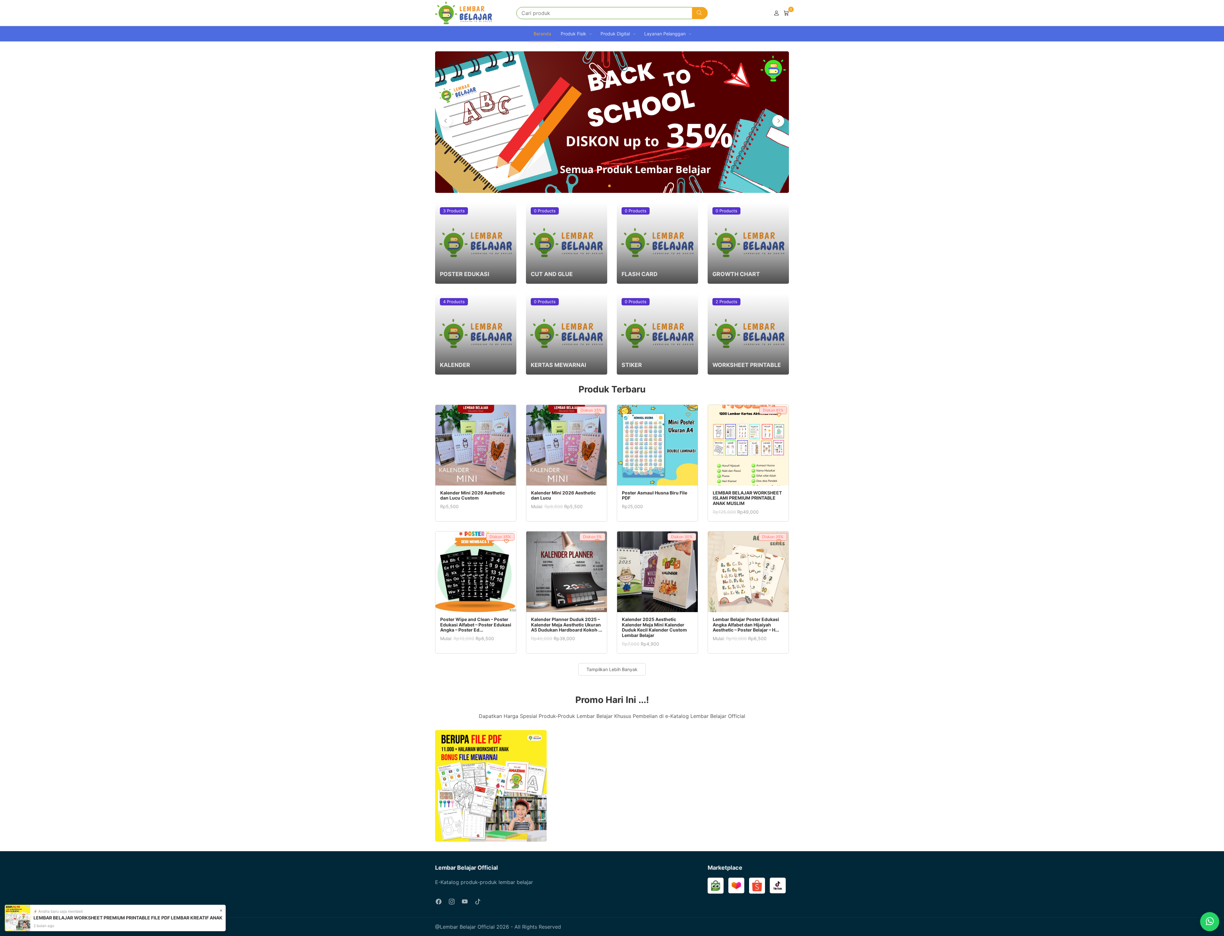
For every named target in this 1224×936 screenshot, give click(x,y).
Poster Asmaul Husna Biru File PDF (654, 495)
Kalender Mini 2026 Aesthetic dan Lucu (563, 495)
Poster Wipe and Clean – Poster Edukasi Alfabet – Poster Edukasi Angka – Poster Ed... (475, 625)
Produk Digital (615, 33)
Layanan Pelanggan (665, 33)
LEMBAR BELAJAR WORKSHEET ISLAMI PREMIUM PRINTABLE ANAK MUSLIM (747, 498)
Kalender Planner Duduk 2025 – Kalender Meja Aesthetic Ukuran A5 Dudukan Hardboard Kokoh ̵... (566, 625)
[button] (609, 186)
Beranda (542, 33)
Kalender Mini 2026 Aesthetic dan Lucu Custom (472, 495)
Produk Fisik (573, 33)
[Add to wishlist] (506, 414)
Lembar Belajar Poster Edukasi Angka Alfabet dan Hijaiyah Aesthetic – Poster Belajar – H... (746, 625)
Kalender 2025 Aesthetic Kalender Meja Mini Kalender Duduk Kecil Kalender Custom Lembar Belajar (654, 627)
